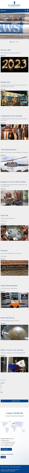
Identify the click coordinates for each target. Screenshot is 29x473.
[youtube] (4, 457)
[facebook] (2, 457)
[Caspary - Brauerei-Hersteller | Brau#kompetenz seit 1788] (14, 4)
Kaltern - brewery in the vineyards (12, 350)
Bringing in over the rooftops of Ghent (13, 182)
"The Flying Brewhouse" (9, 149)
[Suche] (25, 10)
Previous (2, 382)
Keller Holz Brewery (7, 318)
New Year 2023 (6, 50)
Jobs (6, 469)
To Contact (5, 449)
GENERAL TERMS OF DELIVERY (8, 470)
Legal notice (10, 469)
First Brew (4, 250)
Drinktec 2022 (5, 82)
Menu (4, 10)
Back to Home (16, 401)
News (17, 41)
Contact (2, 469)
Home (13, 41)
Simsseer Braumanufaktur (9, 285)
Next (2, 392)
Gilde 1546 (4, 215)
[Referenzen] (14, 427)
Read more (3, 55)
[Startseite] (28, 10)
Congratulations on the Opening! (11, 116)
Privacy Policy (16, 469)
